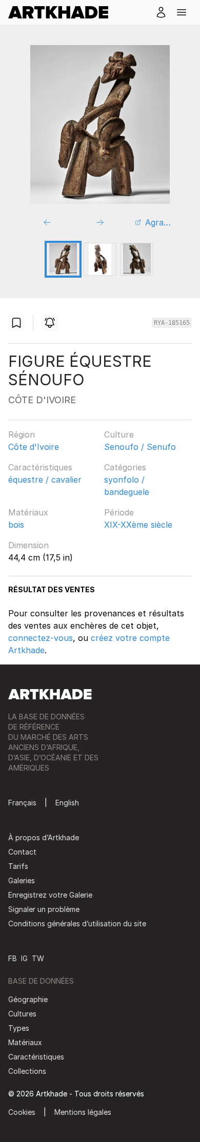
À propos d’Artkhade (43, 837)
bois (16, 525)
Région (21, 434)
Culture (119, 434)
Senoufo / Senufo (140, 447)
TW (38, 958)
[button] (181, 12)
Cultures (22, 1013)
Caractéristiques (40, 467)
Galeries (21, 880)
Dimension (28, 545)
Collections (27, 1071)
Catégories (125, 467)
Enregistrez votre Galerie (50, 894)
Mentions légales (82, 1112)
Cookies (21, 1112)
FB (12, 958)
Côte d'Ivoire (33, 447)
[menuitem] (62, 12)
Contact (22, 851)
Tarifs (18, 866)
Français (22, 802)
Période (119, 512)
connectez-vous (40, 638)
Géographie (28, 999)
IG (24, 958)
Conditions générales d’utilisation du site (77, 923)
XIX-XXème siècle (138, 525)
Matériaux (28, 512)
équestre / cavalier (45, 479)
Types (18, 1028)
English (67, 802)
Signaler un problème (43, 909)
